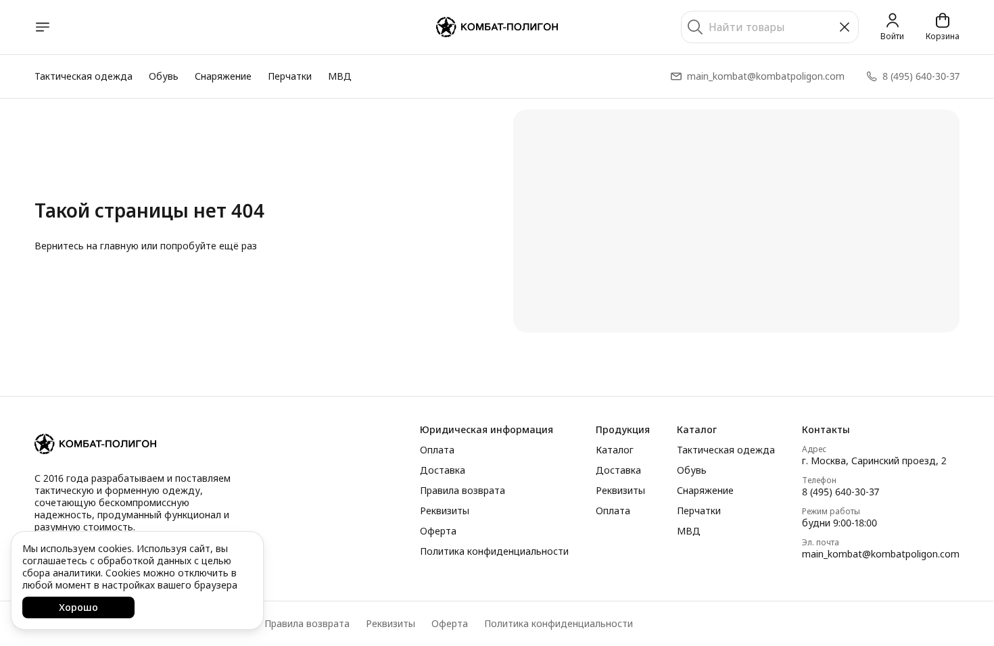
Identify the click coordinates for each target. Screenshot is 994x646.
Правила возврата (462, 490)
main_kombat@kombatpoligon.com (881, 554)
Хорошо (78, 607)
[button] (494, 430)
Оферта (438, 531)
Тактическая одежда (83, 76)
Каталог (615, 450)
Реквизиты (444, 511)
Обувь (164, 76)
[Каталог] (42, 27)
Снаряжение (223, 76)
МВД (340, 76)
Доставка (442, 470)
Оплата (437, 450)
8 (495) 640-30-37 (840, 492)
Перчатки (290, 76)
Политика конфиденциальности (494, 551)
